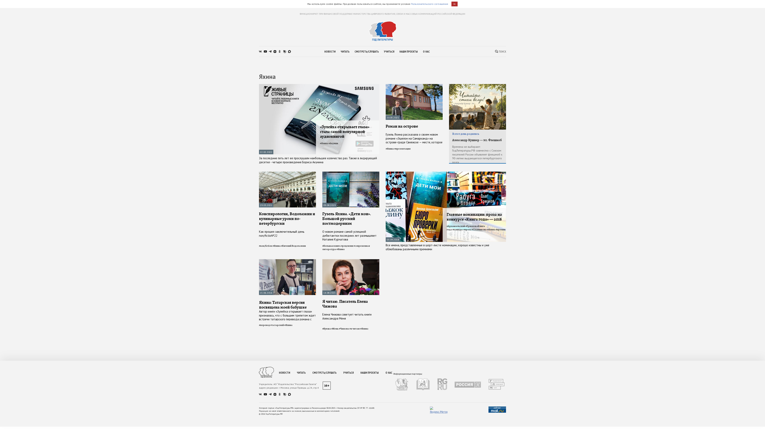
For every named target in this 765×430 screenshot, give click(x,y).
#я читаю (354, 328)
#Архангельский (456, 226)
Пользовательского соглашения (429, 3)
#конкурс (457, 229)
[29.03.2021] (287, 173)
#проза (467, 229)
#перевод (264, 325)
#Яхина (324, 143)
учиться (389, 51)
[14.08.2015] (350, 261)
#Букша (326, 328)
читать (345, 51)
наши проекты (408, 51)
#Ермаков (471, 226)
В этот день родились (465, 134)
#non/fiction (265, 245)
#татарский (277, 325)
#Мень (334, 328)
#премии (500, 229)
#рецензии (347, 245)
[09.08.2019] (350, 173)
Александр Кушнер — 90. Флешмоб (477, 140)
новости (329, 51)
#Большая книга (331, 245)
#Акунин (333, 143)
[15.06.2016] (287, 261)
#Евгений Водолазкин (293, 245)
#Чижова (344, 328)
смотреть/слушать (367, 51)
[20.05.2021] (414, 86)
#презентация (402, 148)
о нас (426, 51)
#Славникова (479, 229)
